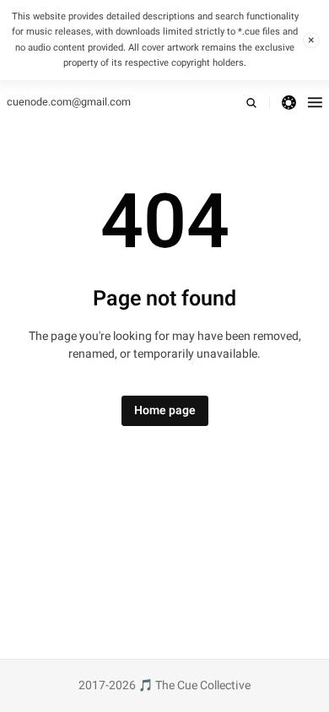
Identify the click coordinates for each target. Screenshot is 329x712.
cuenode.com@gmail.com (69, 102)
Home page (165, 410)
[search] (257, 103)
